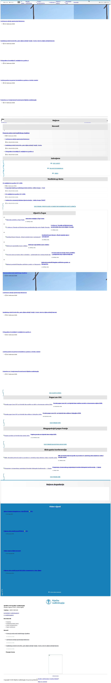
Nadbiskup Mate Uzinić (12, 623)
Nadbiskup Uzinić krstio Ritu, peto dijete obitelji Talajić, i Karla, (23, 145)
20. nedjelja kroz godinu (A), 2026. (15, 194)
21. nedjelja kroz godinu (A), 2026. (13, 183)
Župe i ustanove (10, 627)
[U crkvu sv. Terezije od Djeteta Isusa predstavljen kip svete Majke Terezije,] (27, 227)
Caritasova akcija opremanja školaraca (12, 21)
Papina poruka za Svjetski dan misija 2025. (44, 434)
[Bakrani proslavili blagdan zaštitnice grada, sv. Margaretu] (23, 264)
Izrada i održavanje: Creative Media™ (48, 679)
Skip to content (42, 681)
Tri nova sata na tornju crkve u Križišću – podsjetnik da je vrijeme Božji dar (63, 253)
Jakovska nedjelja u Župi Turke (34, 218)
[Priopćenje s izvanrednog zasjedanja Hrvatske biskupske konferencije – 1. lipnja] (27, 468)
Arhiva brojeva (55, 676)
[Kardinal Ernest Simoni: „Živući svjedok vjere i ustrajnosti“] (23, 237)
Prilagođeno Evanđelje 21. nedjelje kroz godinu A (15, 60)
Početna (8, 622)
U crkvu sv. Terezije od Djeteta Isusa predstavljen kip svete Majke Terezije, (62, 226)
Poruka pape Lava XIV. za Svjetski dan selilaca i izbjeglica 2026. (62, 413)
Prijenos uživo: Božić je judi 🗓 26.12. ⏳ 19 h (16, 531)
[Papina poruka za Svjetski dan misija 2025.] (16, 435)
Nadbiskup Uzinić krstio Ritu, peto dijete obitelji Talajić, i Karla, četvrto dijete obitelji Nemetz (28, 41)
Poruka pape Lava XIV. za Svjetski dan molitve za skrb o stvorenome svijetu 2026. (77, 403)
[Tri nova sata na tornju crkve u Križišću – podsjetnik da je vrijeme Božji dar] (28, 254)
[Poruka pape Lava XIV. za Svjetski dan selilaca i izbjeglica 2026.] (22, 414)
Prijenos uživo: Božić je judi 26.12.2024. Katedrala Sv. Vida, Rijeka (22, 570)
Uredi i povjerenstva (11, 625)
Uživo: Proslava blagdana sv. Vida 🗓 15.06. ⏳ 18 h (18, 511)
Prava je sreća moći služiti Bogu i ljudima (16, 133)
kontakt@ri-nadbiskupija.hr (11, 613)
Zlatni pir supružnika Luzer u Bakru (38, 244)
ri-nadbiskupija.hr (9, 615)
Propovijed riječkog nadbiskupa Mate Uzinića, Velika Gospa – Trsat (25, 188)
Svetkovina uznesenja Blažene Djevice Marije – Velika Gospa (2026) (25, 200)
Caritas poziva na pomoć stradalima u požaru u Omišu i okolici (19, 80)
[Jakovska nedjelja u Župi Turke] (14, 220)
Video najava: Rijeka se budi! (12, 551)
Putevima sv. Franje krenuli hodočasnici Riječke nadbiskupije (18, 100)
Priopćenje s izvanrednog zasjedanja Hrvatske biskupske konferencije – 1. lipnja (76, 467)
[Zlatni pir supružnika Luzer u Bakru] (16, 246)
